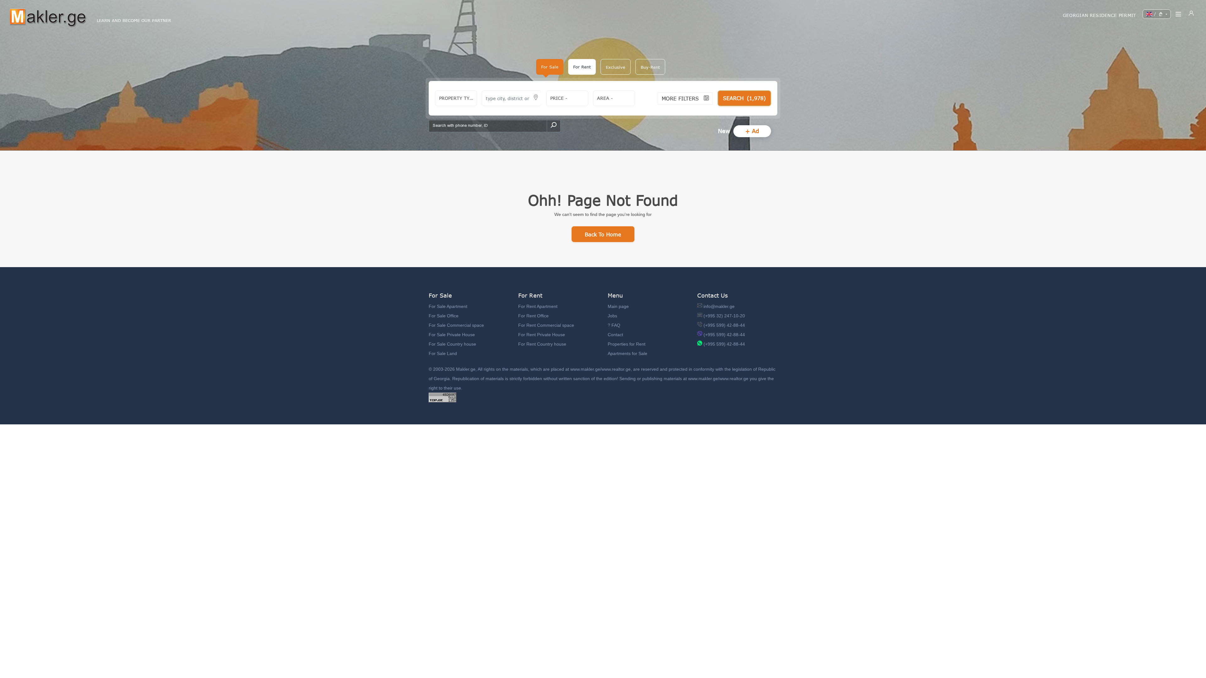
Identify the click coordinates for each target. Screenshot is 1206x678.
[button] (615, 67)
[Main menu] (1178, 14)
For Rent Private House (541, 334)
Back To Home (603, 234)
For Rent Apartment (537, 306)
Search (744, 98)
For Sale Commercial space (456, 325)
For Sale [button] (549, 66)
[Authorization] (1191, 14)
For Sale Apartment (448, 306)
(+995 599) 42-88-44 (724, 325)
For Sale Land (443, 353)
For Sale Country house (452, 344)
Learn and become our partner (134, 20)
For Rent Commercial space (546, 325)
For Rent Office (533, 315)
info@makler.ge (719, 306)
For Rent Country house (542, 344)
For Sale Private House (452, 334)
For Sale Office (444, 315)
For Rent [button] (582, 66)
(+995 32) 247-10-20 (724, 315)
